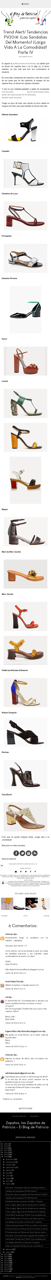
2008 (6, 1265)
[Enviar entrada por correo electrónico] (25, 865)
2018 (6, 1148)
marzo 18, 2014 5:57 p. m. (15, 1023)
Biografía (34, 1116)
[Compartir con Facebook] (31, 871)
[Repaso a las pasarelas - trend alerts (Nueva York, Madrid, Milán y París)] (7, 904)
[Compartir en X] (25, 871)
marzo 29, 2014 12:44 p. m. (16, 1093)
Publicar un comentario (12, 1099)
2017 (6, 1150)
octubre (9, 1165)
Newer (5, 916)
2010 (6, 1261)
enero (8, 1252)
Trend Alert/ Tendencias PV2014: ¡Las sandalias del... (26, 1215)
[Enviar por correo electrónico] (15, 871)
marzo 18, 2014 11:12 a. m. (15, 989)
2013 (6, 1254)
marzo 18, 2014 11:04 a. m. (15, 973)
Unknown (9, 934)
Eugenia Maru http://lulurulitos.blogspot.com (23, 1031)
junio (8, 1176)
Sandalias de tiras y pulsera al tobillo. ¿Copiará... (24, 1201)
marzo (8, 1184)
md (6, 997)
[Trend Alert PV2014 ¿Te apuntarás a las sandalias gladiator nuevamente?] (44, 904)
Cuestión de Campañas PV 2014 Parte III (21, 1198)
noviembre (10, 1162)
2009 (6, 1263)
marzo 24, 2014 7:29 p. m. (15, 1064)
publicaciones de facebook (24, 64)
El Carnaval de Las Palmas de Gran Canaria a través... (27, 1229)
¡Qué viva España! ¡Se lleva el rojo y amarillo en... (24, 1246)
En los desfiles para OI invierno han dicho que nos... (25, 1218)
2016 (6, 1152)
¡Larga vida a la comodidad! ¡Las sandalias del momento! (29, 875)
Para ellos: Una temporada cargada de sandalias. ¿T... (27, 1236)
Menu (26, 4)
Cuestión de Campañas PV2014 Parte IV (21, 1191)
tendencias (24, 876)
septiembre (10, 1167)
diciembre (10, 1159)
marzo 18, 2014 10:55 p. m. (16, 1046)
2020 (6, 1144)
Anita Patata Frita (12, 981)
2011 (6, 1258)
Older (46, 916)
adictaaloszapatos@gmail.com (18, 1073)
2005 (6, 1271)
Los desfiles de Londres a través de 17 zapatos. (23, 1222)
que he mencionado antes (38, 92)
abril (8, 1181)
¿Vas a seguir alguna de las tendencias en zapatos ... (26, 1205)
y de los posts (7, 92)
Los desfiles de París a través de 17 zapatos (22, 1242)
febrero (9, 1249)
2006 (6, 1269)
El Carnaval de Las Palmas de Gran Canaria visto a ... (26, 1232)
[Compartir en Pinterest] (35, 871)
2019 (6, 1146)
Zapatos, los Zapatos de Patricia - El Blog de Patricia (25, 1125)
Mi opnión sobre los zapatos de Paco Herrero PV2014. (26, 1194)
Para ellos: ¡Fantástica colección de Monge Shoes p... (26, 1188)
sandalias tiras (7, 876)
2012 (6, 1256)
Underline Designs (28, 1277)
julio (7, 1173)
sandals (17, 876)
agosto (9, 1170)
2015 (6, 1154)
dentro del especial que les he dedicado (18, 95)
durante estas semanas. (12, 98)
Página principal (19, 1116)
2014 (6, 1157)
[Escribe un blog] (21, 871)
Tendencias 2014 (34, 876)
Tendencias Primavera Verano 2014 (33, 877)
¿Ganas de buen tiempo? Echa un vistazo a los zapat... (27, 1225)
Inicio (25, 916)
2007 (6, 1267)
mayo (8, 1178)
